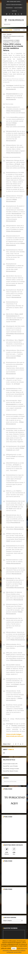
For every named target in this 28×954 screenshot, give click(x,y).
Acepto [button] (14, 948)
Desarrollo (9, 34)
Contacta (14, 10)
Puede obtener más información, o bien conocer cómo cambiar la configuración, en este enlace (15, 950)
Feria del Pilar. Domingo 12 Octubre (11, 768)
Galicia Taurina (18, 7)
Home (4, 34)
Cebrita (17, 40)
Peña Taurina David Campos (13, 1)
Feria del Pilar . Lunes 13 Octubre (10, 766)
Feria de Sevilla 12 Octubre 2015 (10, 763)
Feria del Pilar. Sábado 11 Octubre (10, 771)
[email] (4, 753)
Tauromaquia (9, 7)
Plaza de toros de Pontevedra (13, 4)
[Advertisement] (14, 829)
